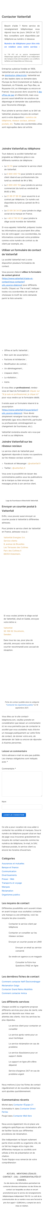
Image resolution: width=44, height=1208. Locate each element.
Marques (6, 887)
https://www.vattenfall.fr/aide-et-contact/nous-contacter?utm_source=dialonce (17, 281)
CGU (16, 1177)
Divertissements (9, 875)
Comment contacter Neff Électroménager (21, 981)
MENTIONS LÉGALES (26, 1173)
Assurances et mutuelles (13, 863)
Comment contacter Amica (14, 993)
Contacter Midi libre (22, 1116)
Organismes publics (11, 894)
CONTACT (7, 1177)
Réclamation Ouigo (10, 985)
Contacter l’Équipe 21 (23, 1104)
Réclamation (7, 891)
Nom (4, 801)
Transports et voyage (12, 883)
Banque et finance (10, 867)
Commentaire (9, 768)
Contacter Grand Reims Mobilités (17, 989)
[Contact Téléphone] (15, 5)
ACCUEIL (11, 1173)
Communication (9, 871)
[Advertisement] (22, 324)
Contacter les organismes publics (20, 705)
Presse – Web (8, 879)
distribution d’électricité (16, 75)
